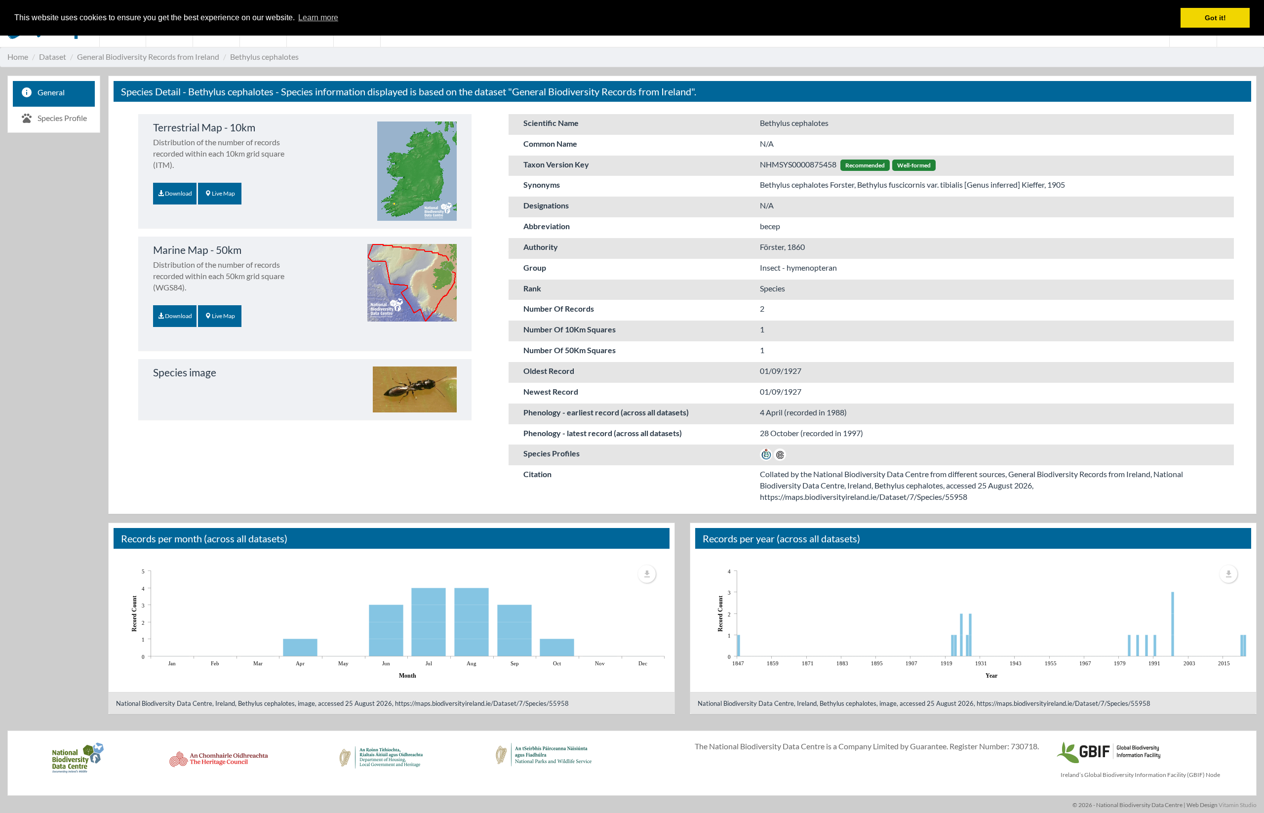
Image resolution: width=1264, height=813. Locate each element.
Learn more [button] (318, 17)
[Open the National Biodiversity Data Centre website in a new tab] (78, 763)
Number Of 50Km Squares (569, 350)
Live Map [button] (223, 193)
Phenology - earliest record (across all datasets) (606, 412)
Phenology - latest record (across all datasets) (602, 433)
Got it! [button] (1215, 18)
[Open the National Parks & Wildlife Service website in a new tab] (543, 763)
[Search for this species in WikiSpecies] (766, 453)
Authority (540, 246)
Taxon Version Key (556, 164)
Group (534, 267)
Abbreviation (546, 226)
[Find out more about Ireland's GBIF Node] (1108, 751)
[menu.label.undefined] (647, 574)
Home (17, 56)
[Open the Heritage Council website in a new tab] (218, 763)
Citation (537, 474)
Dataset (52, 56)
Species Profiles (551, 453)
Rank (532, 288)
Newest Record (550, 391)
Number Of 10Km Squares (569, 329)
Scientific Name (551, 122)
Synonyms (541, 184)
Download (178, 193)
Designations (546, 205)
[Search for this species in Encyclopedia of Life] (780, 453)
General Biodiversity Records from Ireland (148, 56)
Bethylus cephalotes (264, 56)
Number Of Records (558, 308)
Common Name (550, 143)
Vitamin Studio (1238, 805)
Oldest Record (548, 370)
